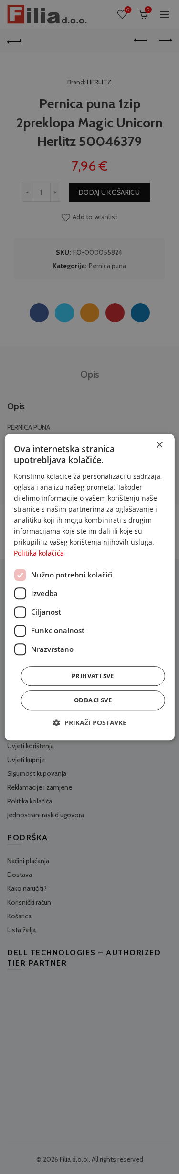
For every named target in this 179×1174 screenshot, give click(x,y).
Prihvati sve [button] (93, 675)
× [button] (159, 445)
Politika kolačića (39, 553)
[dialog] (89, 587)
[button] (89, 722)
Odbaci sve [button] (93, 700)
